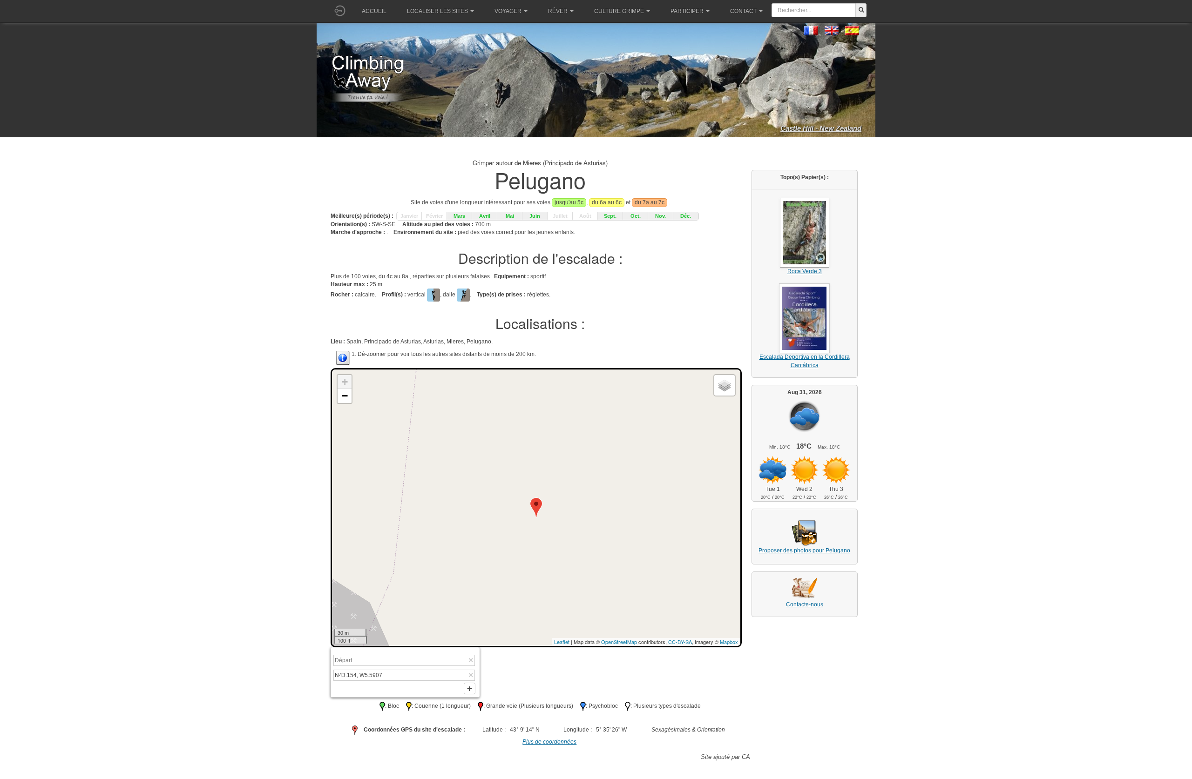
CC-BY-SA (680, 641)
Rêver (558, 11)
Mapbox (729, 641)
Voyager (508, 11)
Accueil (374, 11)
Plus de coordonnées (549, 742)
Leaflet (561, 641)
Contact (743, 11)
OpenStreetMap (619, 641)
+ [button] (345, 382)
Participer (687, 11)
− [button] (345, 396)
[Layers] (724, 385)
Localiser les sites (437, 11)
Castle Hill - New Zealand (820, 128)
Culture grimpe (619, 11)
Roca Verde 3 (804, 271)
